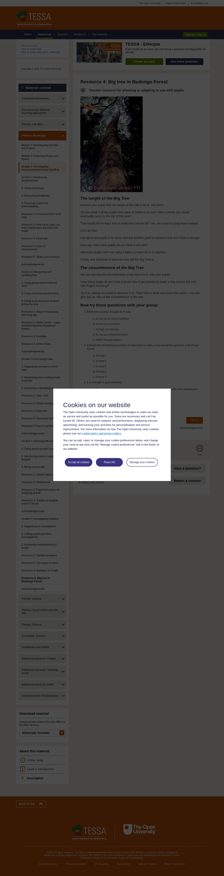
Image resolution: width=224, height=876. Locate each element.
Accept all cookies (78, 462)
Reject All (109, 462)
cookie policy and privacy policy (101, 433)
